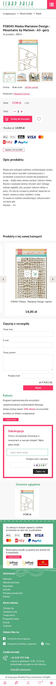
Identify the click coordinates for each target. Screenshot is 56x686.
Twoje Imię (8, 329)
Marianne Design (22, 93)
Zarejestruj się (10, 611)
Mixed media (26, 13)
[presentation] (3, 279)
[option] (28, 54)
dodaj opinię (31, 87)
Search (16, 682)
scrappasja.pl (9, 13)
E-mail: (6, 340)
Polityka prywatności (13, 593)
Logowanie (28, 682)
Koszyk (6, 622)
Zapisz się (40, 471)
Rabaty (6, 596)
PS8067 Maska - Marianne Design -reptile (28, 301)
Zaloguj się (8, 608)
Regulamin (8, 586)
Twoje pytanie (9, 352)
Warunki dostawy (11, 582)
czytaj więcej (11, 419)
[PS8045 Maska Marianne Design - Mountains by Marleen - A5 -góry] (28, 55)
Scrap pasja (24, 4)
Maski (38, 13)
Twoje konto (9, 615)
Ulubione (7, 625)
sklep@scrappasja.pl (20, 669)
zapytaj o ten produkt (14, 149)
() (39, 681)
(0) (51, 682)
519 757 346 (19, 657)
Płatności (7, 578)
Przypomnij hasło (11, 618)
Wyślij (38, 387)
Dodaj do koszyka (20, 118)
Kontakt (7, 589)
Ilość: (6, 111)
